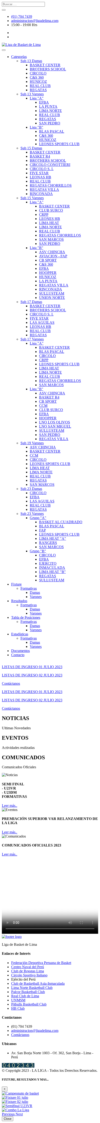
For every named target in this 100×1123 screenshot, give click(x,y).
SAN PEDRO (49, 123)
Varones (36, 597)
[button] (9, 1114)
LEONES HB (49, 219)
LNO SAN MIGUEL (55, 426)
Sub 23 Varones (32, 514)
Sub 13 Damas (31, 61)
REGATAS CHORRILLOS (51, 185)
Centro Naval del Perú (27, 967)
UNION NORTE (52, 298)
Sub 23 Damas (31, 489)
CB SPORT (48, 260)
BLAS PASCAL (51, 131)
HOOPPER (48, 273)
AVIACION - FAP (53, 256)
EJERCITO (48, 563)
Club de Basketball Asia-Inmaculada (38, 983)
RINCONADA (41, 194)
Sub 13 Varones (32, 94)
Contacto (17, 655)
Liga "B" (36, 127)
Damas (35, 593)
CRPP (43, 214)
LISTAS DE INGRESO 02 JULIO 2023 (32, 675)
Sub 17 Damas (31, 302)
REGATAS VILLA (44, 190)
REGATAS (38, 90)
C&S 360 (37, 77)
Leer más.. (9, 806)
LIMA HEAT (49, 223)
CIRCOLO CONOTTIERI (50, 165)
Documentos (20, 651)
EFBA (44, 102)
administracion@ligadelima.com (34, 21)
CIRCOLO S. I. (41, 169)
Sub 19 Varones (32, 443)
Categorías (19, 57)
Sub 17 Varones (32, 339)
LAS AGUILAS (42, 322)
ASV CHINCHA (52, 252)
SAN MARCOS (51, 239)
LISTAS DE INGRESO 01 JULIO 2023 (32, 667)
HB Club (18, 1008)
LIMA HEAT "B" (52, 572)
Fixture (16, 584)
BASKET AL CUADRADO (60, 522)
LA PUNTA (48, 106)
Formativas (28, 588)
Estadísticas (19, 634)
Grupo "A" (38, 518)
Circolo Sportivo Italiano (29, 975)
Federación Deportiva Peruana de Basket (41, 963)
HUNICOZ (38, 82)
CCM (43, 406)
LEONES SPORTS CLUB (59, 144)
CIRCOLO (38, 73)
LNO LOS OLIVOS (54, 422)
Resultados (19, 601)
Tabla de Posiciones (25, 617)
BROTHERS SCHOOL (48, 69)
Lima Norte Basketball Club (32, 988)
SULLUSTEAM (51, 293)
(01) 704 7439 (21, 16)
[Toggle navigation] (4, 50)
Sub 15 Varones (32, 198)
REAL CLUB (40, 86)
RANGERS (48, 543)
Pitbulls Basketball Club (29, 1004)
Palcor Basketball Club (28, 992)
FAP (42, 530)
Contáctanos (11, 683)
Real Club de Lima (25, 996)
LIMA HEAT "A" (52, 538)
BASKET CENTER (45, 65)
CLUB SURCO (51, 210)
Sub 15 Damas (31, 148)
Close (7, 1118)
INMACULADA (52, 568)
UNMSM (18, 1000)
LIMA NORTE (50, 111)
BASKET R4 (40, 156)
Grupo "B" (38, 551)
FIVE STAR (39, 173)
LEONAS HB (40, 177)
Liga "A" (36, 98)
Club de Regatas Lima (27, 971)
